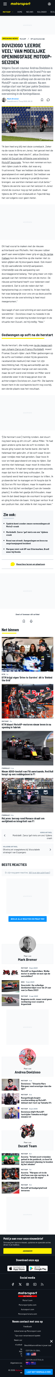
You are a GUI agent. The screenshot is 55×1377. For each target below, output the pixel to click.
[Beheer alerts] (31, 621)
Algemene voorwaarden (20, 1363)
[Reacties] (49, 100)
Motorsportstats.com (27, 1314)
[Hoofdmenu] (5, 4)
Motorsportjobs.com (27, 1305)
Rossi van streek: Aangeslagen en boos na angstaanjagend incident (27, 542)
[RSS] (42, 1284)
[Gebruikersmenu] (49, 4)
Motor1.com (27, 1300)
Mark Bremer (13, 99)
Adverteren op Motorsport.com (27, 1331)
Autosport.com (27, 1309)
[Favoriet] (42, 100)
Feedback (27, 1326)
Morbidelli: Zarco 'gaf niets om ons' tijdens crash (27, 533)
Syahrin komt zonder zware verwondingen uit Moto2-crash (28, 525)
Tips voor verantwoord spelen (27, 1335)
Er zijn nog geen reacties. (27, 872)
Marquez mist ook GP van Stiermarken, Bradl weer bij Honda (27, 550)
